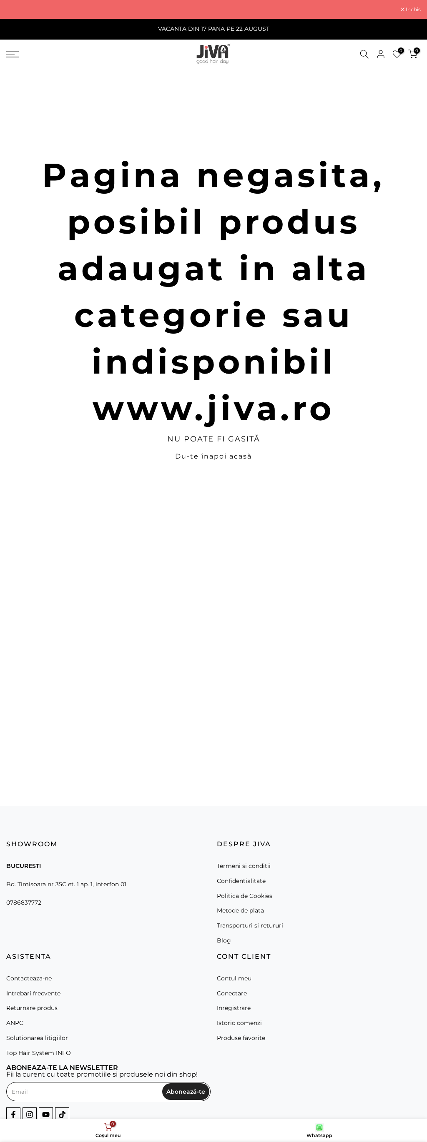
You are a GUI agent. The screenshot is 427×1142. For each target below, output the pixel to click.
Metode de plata (240, 910)
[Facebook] (13, 1114)
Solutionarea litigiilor (37, 1038)
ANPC (14, 1023)
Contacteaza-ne (29, 978)
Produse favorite (241, 1038)
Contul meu (234, 978)
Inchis (18, 9)
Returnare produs (32, 1008)
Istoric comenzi (239, 1023)
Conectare (232, 993)
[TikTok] (62, 1114)
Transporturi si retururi (250, 925)
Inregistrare (234, 1008)
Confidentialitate (241, 881)
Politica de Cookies (244, 896)
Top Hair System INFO (38, 1053)
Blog (224, 940)
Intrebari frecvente (33, 993)
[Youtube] (46, 1114)
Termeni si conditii (244, 866)
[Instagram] (30, 1114)
